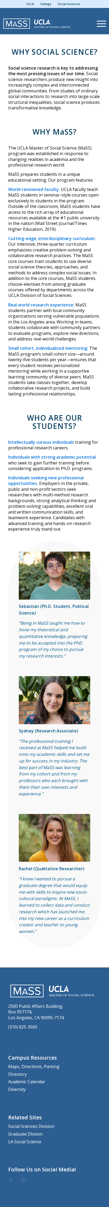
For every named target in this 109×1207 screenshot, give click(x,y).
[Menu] (99, 23)
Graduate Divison (25, 1134)
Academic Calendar (26, 1082)
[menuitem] (30, 4)
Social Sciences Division (31, 1126)
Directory (17, 1074)
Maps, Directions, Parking (34, 1066)
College (45, 4)
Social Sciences (69, 4)
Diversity (17, 1089)
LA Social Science (24, 1142)
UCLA (30, 4)
